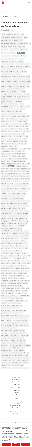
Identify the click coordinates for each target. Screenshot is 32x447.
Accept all (26, 444)
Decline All (6, 444)
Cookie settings (16, 444)
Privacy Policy (24, 5)
